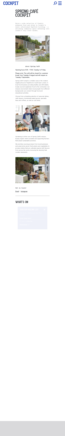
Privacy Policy (29, 221)
